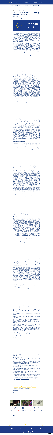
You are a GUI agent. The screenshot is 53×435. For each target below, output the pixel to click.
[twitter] (29, 432)
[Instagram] (23, 432)
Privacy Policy (28, 433)
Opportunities (35, 5)
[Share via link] (18, 392)
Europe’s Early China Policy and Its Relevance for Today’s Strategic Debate (14, 408)
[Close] (52, 433)
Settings (46, 433)
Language (14, 390)
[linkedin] (21, 432)
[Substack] (32, 432)
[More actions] (39, 10)
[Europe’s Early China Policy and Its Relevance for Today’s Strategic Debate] (15, 403)
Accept (50, 433)
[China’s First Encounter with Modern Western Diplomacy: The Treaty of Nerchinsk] (38, 403)
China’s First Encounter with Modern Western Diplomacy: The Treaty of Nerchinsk (38, 408)
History (31, 5)
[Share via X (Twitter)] (15, 392)
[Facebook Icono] (27, 432)
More (39, 5)
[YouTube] (30, 432)
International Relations (17, 5)
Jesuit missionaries (27, 388)
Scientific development (20, 388)
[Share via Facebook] (13, 392)
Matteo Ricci (15, 388)
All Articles (11, 5)
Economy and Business (25, 5)
